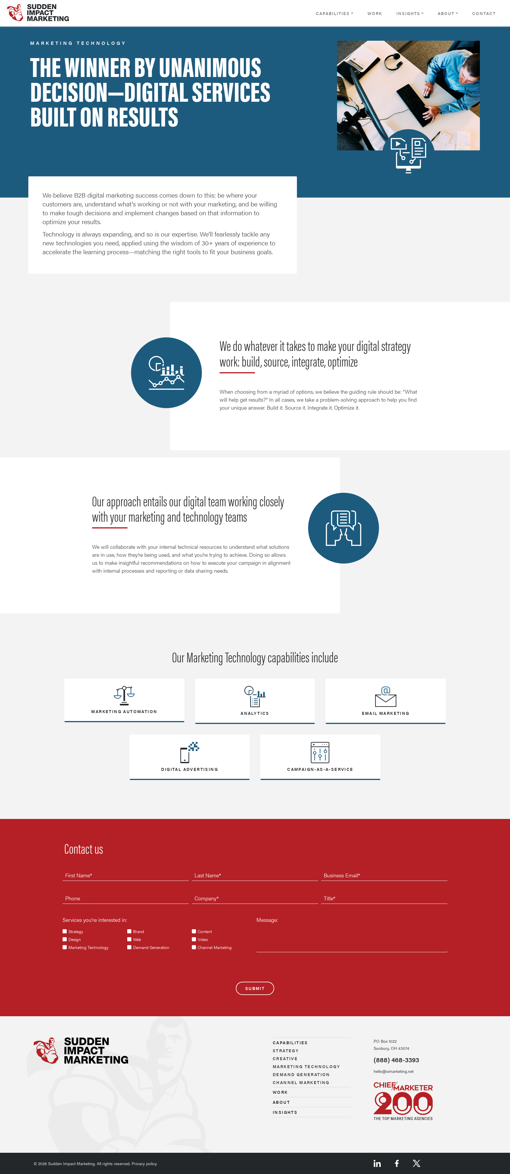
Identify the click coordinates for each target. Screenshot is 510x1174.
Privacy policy (144, 1163)
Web (137, 939)
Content (205, 931)
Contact (484, 13)
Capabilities (333, 13)
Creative (285, 1058)
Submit (255, 988)
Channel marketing (301, 1082)
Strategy (75, 931)
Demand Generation (151, 947)
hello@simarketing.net (393, 1071)
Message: (267, 919)
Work (374, 13)
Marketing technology (306, 1066)
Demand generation (301, 1074)
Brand (138, 931)
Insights (408, 13)
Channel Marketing (215, 947)
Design (74, 939)
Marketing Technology (88, 947)
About (446, 13)
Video (203, 939)
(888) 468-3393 (396, 1059)
